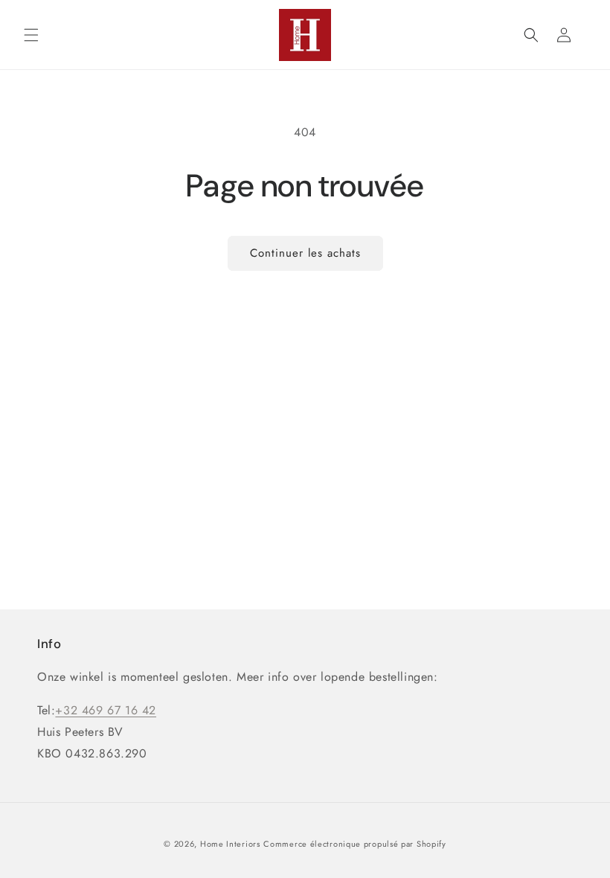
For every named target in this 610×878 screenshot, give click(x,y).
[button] (31, 35)
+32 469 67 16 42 (105, 710)
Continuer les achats (305, 253)
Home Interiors (230, 844)
